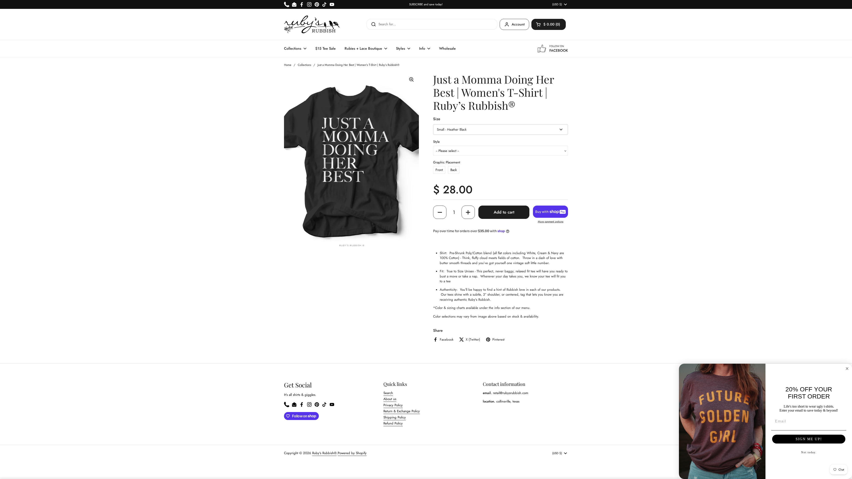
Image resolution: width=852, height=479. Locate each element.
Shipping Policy (394, 417)
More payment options (550, 222)
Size (436, 119)
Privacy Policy (393, 405)
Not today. (808, 452)
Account (518, 24)
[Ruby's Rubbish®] (312, 24)
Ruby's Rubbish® (324, 453)
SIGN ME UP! (809, 439)
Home (287, 65)
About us (389, 399)
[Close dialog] (847, 368)
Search (388, 393)
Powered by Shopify (352, 453)
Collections (304, 65)
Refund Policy (393, 423)
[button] (548, 24)
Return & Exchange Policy (401, 411)
